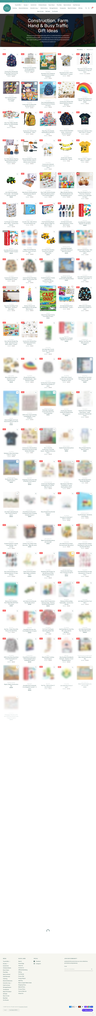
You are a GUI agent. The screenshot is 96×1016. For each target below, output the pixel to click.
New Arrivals (40, 11)
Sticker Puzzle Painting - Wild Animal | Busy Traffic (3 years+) (85, 251)
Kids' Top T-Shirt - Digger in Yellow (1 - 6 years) (85, 159)
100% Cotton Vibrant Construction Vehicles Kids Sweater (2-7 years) (66, 379)
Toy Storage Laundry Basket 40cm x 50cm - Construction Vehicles (11, 223)
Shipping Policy (22, 985)
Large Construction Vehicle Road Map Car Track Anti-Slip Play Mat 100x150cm (85, 545)
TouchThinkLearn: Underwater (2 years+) (85, 856)
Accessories (63, 8)
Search (20, 961)
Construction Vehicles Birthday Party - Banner (66, 158)
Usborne (48, 313)
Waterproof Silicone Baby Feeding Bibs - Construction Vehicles (66, 602)
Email (65, 966)
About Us (20, 965)
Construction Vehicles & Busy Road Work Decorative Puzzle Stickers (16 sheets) (29, 449)
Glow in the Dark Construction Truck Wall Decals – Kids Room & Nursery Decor (48, 450)
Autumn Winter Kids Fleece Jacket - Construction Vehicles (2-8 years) (66, 132)
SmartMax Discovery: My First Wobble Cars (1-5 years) (30, 630)
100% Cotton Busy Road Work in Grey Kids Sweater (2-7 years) (11, 658)
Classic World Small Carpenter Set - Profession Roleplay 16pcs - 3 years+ (48, 917)
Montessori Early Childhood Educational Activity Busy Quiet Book (48, 75)
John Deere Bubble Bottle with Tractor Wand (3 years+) (85, 714)
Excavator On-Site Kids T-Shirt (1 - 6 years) (66, 518)
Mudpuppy (66, 409)
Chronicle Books (66, 246)
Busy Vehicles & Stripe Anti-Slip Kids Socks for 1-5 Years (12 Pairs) (11, 573)
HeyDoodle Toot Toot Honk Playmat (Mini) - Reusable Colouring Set (84, 379)
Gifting (20, 972)
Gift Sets (80, 8)
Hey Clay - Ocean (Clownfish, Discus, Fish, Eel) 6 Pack (11, 629)
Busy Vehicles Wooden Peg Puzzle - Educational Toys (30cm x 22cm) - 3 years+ (11, 342)
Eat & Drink (33, 5)
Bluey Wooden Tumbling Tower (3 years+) (48, 657)
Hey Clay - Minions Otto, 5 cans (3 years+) (48, 855)
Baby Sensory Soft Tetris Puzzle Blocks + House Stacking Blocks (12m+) (66, 485)
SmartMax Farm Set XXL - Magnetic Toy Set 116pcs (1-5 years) (11, 910)
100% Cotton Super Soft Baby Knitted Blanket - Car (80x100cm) (66, 889)
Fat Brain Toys (85, 339)
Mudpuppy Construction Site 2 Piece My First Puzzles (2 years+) (29, 481)
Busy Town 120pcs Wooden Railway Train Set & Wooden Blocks (11, 124)
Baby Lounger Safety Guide (24, 982)
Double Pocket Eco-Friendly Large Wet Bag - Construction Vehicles (48, 279)
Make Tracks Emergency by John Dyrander (85, 683)
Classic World (29, 570)
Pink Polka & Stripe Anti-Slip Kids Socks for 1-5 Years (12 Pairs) (85, 573)
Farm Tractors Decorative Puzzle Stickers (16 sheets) (29, 850)
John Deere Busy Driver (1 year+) (66, 685)
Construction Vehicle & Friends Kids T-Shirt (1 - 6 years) (48, 166)
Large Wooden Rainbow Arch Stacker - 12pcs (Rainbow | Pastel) (85, 100)
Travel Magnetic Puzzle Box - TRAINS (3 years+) (48, 800)
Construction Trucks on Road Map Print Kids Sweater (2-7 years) (48, 384)
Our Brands (55, 11)
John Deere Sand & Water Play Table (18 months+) (85, 629)
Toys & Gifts (18, 5)
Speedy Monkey (66, 446)
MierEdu (48, 797)
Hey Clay (11, 627)
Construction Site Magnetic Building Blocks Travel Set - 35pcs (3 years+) (48, 485)
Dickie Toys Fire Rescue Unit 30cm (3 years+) (66, 821)
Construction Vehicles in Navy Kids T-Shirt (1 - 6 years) (85, 131)
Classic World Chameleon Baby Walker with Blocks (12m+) (29, 573)
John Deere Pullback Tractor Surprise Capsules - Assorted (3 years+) (48, 827)
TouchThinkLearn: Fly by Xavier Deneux (48, 884)
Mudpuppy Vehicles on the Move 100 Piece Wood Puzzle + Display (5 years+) (11, 715)
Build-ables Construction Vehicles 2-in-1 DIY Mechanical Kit (11, 379)
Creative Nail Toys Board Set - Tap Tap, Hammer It (29, 105)
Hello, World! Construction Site (84, 657)
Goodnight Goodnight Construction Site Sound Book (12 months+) (66, 250)
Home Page (21, 963)
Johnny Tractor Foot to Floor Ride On (30, 770)
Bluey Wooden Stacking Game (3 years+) (85, 448)
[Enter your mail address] (91, 969)
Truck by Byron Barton (11, 794)
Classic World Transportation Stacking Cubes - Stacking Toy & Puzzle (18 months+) (48, 602)
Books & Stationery (23, 8)
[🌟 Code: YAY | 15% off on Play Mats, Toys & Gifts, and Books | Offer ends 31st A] (48, 1)
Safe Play (20, 980)
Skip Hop (66, 655)
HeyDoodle (84, 375)
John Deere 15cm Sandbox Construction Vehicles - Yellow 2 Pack (48, 251)
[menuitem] (18, 5)
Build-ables (11, 375)
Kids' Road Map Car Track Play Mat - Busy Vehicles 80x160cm (66, 630)
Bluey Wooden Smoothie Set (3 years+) (48, 512)
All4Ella (30, 914)
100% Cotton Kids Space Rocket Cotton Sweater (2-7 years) (85, 307)
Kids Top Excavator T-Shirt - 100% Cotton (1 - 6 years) (66, 73)
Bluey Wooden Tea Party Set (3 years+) (85, 742)
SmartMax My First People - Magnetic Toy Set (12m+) (66, 338)
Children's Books (42, 5)
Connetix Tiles (29, 220)
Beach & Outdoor (72, 8)
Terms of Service (22, 991)
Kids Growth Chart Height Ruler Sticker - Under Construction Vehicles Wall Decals (84, 413)
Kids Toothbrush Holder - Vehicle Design (11, 98)
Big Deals (48, 11)
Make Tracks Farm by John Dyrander (11, 852)
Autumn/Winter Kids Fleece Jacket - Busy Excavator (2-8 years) (30, 279)
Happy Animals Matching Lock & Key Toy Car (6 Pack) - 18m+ (30, 251)
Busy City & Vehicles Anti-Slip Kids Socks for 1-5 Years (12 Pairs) (85, 70)
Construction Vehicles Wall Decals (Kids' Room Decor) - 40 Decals (66, 103)
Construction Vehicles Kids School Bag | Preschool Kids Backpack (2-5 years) (11, 73)
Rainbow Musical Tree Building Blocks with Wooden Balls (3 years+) (29, 307)
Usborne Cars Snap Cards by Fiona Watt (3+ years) (48, 315)
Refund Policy (21, 987)
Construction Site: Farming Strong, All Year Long (48, 713)
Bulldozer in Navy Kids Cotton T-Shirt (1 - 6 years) (11, 454)
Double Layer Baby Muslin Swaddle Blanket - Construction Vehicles (85, 827)
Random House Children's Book (85, 655)
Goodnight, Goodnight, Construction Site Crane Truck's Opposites (48, 411)
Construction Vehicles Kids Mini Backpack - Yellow (29, 131)
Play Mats (59, 5)
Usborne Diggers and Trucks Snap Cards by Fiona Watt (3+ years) (11, 421)
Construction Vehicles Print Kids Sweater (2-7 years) (11, 278)
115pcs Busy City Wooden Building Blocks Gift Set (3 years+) (48, 132)
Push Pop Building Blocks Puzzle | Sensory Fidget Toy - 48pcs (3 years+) (48, 223)
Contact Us (21, 967)
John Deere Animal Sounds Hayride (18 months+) (29, 601)
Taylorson (11, 69)
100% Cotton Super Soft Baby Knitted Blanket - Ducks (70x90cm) (29, 416)
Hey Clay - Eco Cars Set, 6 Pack (85, 766)
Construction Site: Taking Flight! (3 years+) (11, 479)
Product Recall (22, 978)
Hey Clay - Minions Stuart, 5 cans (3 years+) (48, 685)
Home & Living (33, 8)
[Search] (86, 8)
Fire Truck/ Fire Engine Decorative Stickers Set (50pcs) (48, 630)
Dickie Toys (66, 818)
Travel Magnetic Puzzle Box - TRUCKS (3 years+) (66, 798)
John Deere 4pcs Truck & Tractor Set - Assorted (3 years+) (48, 351)
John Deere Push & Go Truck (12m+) (85, 601)
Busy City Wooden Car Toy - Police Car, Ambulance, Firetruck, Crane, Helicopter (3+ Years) (85, 195)
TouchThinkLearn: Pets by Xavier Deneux (11, 770)
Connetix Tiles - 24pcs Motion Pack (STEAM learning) (29, 222)
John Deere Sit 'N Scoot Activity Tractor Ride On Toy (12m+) (48, 771)
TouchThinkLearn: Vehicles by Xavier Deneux (85, 515)
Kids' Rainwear (76, 5)
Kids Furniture (44, 8)
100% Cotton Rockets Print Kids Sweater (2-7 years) (66, 742)
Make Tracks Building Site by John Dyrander (48, 541)
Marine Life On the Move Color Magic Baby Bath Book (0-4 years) (11, 602)
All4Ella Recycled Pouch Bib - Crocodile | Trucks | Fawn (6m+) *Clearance (29, 917)
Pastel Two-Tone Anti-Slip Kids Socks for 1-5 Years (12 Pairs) (11, 743)
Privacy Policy (21, 989)
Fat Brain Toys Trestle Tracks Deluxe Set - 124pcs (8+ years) (29, 544)
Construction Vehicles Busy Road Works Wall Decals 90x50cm (29, 342)
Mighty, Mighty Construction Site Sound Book (66, 924)
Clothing (14, 8)
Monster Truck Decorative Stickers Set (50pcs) (11, 826)
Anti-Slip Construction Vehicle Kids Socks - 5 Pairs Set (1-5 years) (66, 223)
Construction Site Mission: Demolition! (29, 713)
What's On (20, 993)
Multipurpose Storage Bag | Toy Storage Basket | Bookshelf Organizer (29, 69)
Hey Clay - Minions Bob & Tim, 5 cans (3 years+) (66, 770)
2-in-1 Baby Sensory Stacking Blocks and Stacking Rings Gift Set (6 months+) (11, 160)
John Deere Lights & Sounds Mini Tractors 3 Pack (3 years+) (11, 513)
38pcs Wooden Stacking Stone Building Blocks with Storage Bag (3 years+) (66, 194)
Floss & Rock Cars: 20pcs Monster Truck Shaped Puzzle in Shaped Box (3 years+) (11, 885)
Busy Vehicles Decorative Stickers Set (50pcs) (85, 480)
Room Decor (52, 5)
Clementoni (66, 709)
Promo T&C (21, 976)
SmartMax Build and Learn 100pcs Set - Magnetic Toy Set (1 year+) (84, 888)
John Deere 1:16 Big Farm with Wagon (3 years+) (48, 742)
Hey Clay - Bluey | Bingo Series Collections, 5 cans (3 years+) (66, 857)
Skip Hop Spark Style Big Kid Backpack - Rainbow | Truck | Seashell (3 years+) (66, 658)
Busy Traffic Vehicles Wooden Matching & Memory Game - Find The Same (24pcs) (48, 194)
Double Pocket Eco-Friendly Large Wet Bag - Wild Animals (11, 545)
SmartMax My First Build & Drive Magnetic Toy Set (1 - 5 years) (30, 687)
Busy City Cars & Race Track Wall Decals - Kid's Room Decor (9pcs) (11, 307)
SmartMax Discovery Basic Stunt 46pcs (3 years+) (29, 793)
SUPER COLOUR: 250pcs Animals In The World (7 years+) (66, 712)
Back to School (67, 5)
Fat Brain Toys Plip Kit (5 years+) (29, 884)
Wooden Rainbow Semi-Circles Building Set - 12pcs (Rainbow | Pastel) (29, 379)
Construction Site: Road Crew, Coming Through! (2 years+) (66, 572)
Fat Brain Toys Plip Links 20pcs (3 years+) (85, 341)
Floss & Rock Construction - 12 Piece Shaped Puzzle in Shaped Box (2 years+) (29, 658)
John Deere (11, 190)
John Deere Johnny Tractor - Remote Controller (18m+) (30, 826)
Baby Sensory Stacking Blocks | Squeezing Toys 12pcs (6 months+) (29, 194)
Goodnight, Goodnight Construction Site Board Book (66, 277)
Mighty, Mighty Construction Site (11, 685)
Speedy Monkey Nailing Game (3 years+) (66, 448)
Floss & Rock (30, 510)
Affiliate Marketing (22, 970)
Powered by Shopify (23, 1006)
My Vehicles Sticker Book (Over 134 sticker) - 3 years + (66, 306)
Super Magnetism (48, 482)
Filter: (4, 49)
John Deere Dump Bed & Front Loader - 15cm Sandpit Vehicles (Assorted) (11, 194)
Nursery (26, 5)
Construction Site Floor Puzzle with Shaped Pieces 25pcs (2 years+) (66, 412)
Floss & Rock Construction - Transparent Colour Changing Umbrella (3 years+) (29, 513)
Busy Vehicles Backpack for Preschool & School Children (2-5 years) (48, 104)
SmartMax (85, 220)
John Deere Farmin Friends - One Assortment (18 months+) (66, 544)
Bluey (85, 446)
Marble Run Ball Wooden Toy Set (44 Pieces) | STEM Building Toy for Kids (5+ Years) (48, 574)
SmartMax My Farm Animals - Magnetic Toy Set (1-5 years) (11, 250)
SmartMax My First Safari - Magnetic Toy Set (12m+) (84, 222)
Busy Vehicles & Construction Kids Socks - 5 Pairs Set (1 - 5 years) (85, 278)
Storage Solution (54, 8)
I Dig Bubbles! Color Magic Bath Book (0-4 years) (29, 742)
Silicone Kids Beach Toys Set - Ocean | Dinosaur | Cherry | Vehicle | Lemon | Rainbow (29, 160)
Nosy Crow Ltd (48, 538)
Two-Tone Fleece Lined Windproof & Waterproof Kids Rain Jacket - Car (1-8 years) (85, 799)
